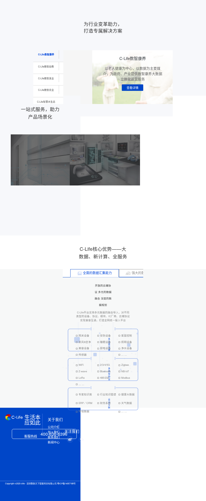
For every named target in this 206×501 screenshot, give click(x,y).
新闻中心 (54, 442)
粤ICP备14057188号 (66, 483)
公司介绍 (54, 427)
